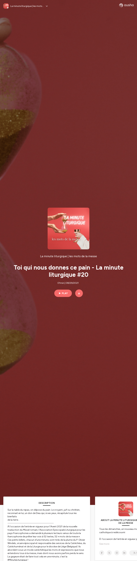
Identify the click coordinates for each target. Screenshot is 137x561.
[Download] (79, 293)
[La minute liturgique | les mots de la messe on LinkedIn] (124, 552)
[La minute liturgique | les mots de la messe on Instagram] (116, 552)
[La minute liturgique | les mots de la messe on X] (109, 552)
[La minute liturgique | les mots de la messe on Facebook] (101, 552)
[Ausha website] (126, 5)
